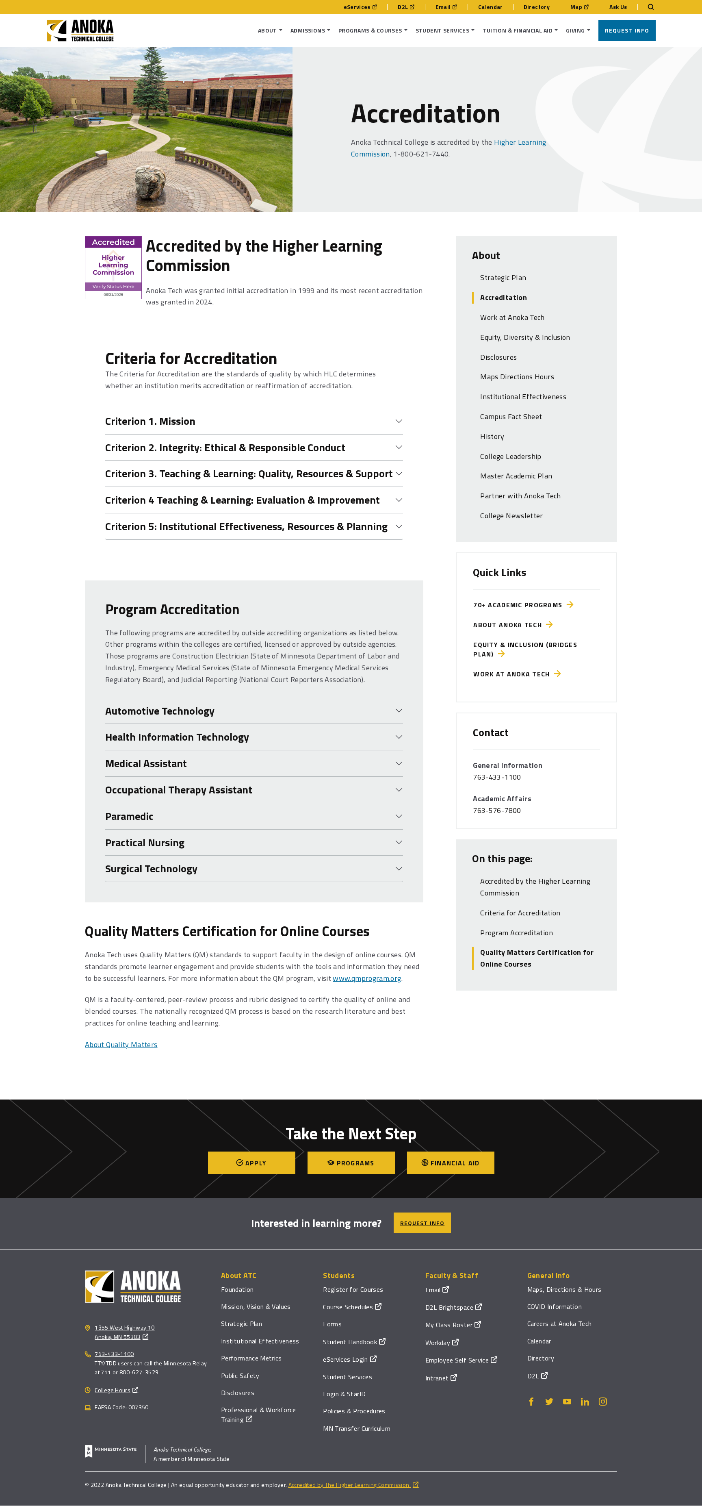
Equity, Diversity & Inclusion (525, 337)
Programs (356, 1163)
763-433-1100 (497, 776)
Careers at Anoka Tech (559, 1323)
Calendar (490, 7)
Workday (438, 1342)
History (492, 436)
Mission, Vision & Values (256, 1306)
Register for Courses (353, 1289)
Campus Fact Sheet (511, 416)
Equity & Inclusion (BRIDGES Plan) (525, 649)
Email (443, 7)
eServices (357, 7)
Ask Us (618, 7)
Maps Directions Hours (517, 376)
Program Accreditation (516, 932)
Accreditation (503, 297)
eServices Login (345, 1359)
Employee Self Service (457, 1360)
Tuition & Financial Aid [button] (517, 30)
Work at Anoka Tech (512, 317)
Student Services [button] (443, 30)
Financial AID (455, 1163)
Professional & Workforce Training (258, 1414)
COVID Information (554, 1306)
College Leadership (510, 456)
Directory (537, 7)
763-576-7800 (497, 810)
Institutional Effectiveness (523, 396)
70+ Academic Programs (519, 605)
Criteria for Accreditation (520, 912)
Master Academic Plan (516, 475)
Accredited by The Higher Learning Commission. (349, 1484)
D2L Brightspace (449, 1307)
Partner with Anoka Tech (520, 495)
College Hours (112, 1390)
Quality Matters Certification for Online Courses (537, 958)
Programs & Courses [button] (370, 30)
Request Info (627, 30)
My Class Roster (448, 1325)
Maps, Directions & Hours (564, 1289)
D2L (403, 7)
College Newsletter (511, 515)
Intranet (437, 1378)
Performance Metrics (251, 1358)
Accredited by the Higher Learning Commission (535, 887)
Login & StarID (344, 1394)
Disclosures (498, 357)
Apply (255, 1163)
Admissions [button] (307, 30)
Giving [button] (575, 30)
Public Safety (240, 1375)
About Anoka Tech (509, 625)
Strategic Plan (503, 277)
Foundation (237, 1289)
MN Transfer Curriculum (356, 1428)
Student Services (347, 1377)
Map (576, 7)
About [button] (267, 30)
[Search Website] (647, 7)
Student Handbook (350, 1342)
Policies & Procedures (354, 1411)
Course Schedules (348, 1307)
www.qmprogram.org (367, 978)
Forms (332, 1324)
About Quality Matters (121, 1044)
